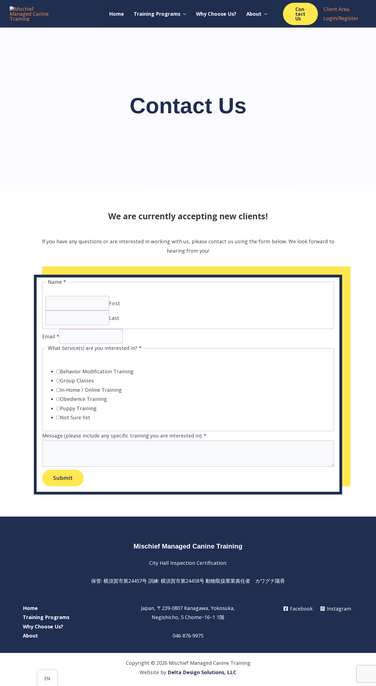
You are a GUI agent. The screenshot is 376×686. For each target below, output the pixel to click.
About (30, 635)
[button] (183, 14)
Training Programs (46, 617)
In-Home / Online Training (91, 390)
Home (30, 608)
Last (114, 317)
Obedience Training (83, 399)
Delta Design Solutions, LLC (202, 672)
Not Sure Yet (75, 417)
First (114, 303)
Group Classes (77, 380)
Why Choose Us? (43, 626)
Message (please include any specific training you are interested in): (124, 435)
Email (50, 336)
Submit (63, 478)
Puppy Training (78, 408)
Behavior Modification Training (96, 371)
